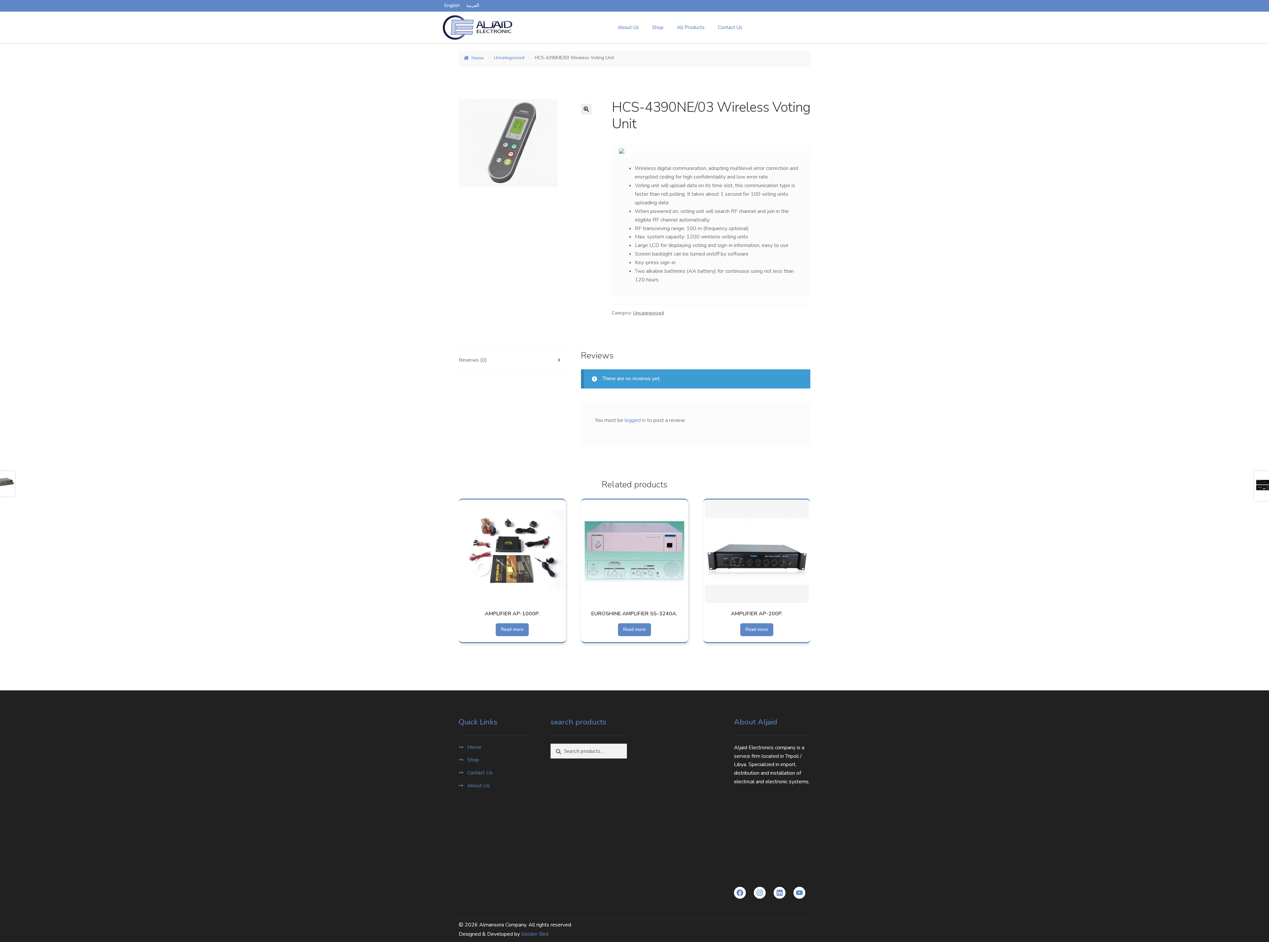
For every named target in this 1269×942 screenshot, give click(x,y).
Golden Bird (534, 934)
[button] (586, 109)
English (452, 5)
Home (478, 58)
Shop (658, 27)
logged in (635, 420)
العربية (472, 5)
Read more (512, 629)
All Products (691, 27)
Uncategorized (509, 58)
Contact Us (730, 27)
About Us (628, 27)
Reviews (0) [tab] (473, 360)
